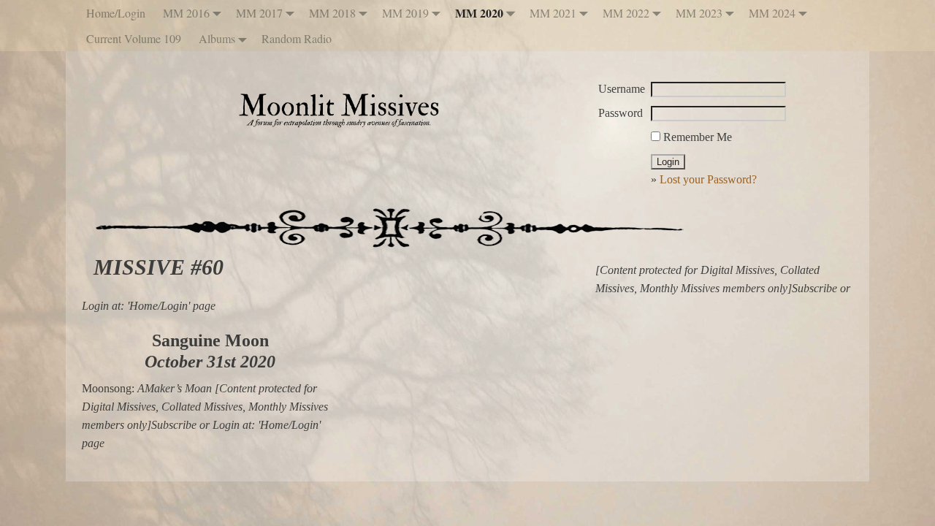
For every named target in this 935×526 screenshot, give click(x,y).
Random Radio (297, 38)
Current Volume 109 (133, 38)
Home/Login (115, 12)
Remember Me (696, 137)
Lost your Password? (708, 179)
